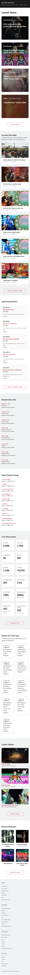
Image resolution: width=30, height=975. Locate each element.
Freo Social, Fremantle (10, 323)
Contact (3, 959)
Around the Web (6, 899)
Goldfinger (5, 508)
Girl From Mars (7, 479)
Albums (3, 910)
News (3, 5)
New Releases (7, 20)
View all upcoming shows (15, 387)
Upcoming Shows (6, 935)
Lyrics (17, 5)
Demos (3, 924)
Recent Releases (6, 908)
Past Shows (4, 937)
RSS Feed (4, 966)
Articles (3, 946)
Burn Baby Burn (7, 494)
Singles (3, 913)
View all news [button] (15, 124)
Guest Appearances (7, 926)
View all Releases (15, 872)
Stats (25, 5)
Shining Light (6, 499)
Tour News (4, 888)
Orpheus (5, 513)
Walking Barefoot (8, 2)
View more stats (15, 623)
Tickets (5, 316)
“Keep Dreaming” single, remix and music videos (13, 51)
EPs (2, 917)
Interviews (4, 895)
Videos (21, 5)
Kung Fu (5, 484)
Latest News (5, 886)
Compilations (5, 915)
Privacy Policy (5, 964)
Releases (12, 5)
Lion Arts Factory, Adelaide (11, 339)
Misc (3, 897)
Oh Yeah (5, 504)
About (3, 957)
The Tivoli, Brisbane (9, 354)
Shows (7, 5)
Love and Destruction (7, 948)
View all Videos (15, 814)
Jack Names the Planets (9, 523)
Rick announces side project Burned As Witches (14, 25)
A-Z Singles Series (6, 919)
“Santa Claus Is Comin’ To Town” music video (14, 77)
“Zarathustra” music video (14, 102)
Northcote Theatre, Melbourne (12, 370)
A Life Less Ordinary (8, 489)
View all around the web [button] (15, 290)
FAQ (3, 961)
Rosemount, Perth (8, 310)
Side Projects (5, 922)
